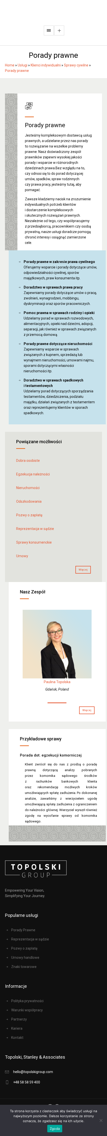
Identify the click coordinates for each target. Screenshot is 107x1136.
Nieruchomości (28, 488)
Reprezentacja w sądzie (35, 529)
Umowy (22, 556)
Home (9, 65)
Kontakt (17, 1038)
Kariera (16, 1028)
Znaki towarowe (24, 967)
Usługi (22, 65)
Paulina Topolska (57, 682)
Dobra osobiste (28, 461)
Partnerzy (19, 1019)
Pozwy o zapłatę (29, 515)
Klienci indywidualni (46, 65)
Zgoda (55, 1129)
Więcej (83, 569)
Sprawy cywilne (76, 65)
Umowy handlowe (25, 958)
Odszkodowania (29, 501)
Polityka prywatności (27, 1001)
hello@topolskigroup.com (33, 1072)
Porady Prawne (23, 930)
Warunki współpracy (27, 1010)
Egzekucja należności (33, 474)
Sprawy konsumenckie (34, 542)
